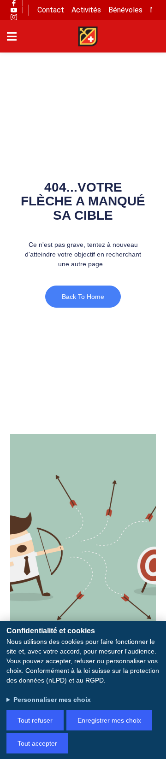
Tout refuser (35, 720)
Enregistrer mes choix (109, 720)
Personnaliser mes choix (52, 699)
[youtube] (14, 10)
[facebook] (14, 3)
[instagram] (14, 17)
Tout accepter (37, 743)
